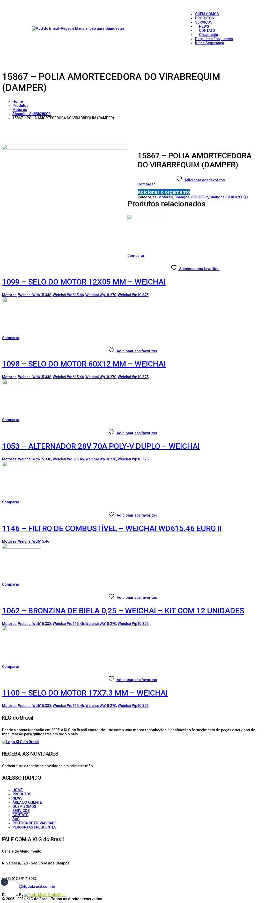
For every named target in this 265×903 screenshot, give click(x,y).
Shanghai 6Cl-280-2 (191, 197)
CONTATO (20, 815)
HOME (17, 790)
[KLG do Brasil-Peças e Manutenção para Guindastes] (78, 28)
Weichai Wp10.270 (100, 295)
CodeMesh (57, 895)
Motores (19, 110)
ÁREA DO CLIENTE (27, 802)
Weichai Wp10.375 (133, 295)
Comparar (146, 184)
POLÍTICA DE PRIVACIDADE (34, 823)
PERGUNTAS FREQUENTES (34, 827)
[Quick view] (129, 260)
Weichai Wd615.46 (68, 295)
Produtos (20, 105)
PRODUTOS (21, 794)
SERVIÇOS (21, 811)
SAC (15, 819)
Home (17, 101)
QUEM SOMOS (24, 806)
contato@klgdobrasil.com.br (30, 886)
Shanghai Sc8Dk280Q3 (31, 114)
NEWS (17, 798)
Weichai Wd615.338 (34, 295)
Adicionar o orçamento (164, 192)
